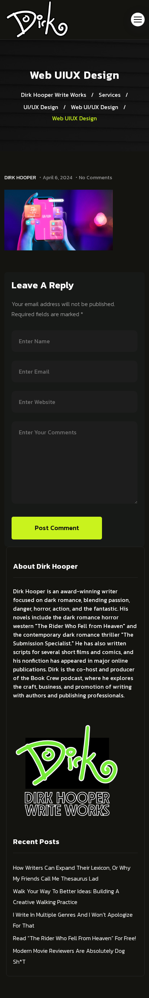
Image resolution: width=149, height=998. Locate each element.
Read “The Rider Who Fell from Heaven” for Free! (74, 938)
